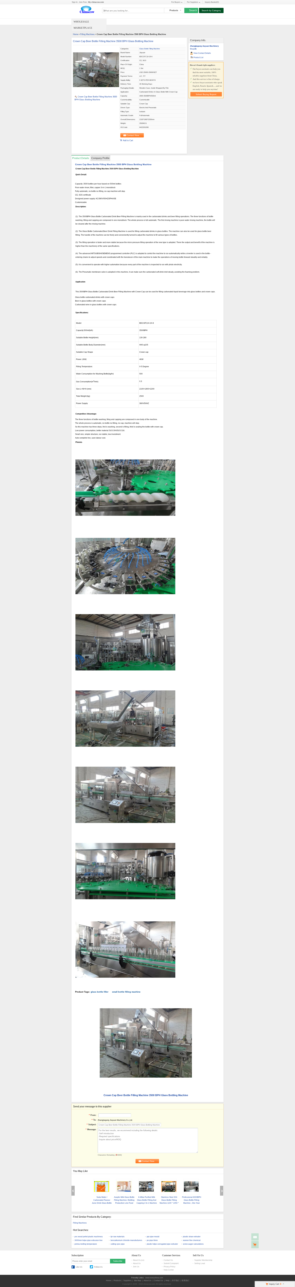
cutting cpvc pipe (118, 1244)
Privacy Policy (169, 1267)
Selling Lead (199, 1263)
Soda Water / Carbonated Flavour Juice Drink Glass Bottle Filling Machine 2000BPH (102, 1203)
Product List (198, 57)
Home (75, 34)
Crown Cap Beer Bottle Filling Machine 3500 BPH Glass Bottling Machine (113, 41)
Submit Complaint (171, 1263)
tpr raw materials (117, 1237)
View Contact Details (202, 53)
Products (117, 1280)
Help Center (169, 1270)
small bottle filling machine (126, 992)
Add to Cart (128, 140)
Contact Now (133, 135)
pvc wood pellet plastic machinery (89, 1237)
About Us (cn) (138, 1260)
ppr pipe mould (153, 1237)
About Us (137, 1263)
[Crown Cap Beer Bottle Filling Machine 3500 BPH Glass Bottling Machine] (96, 92)
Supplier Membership (203, 1260)
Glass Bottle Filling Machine (149, 49)
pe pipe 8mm (152, 1240)
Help (167, 1280)
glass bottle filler (99, 992)
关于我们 (175, 1280)
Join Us (136, 1267)
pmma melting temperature (86, 1244)
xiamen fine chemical (192, 1240)
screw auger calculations (193, 1244)
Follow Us (98, 1267)
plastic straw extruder (192, 1237)
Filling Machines (87, 34)
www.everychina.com (154, 1278)
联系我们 (185, 1280)
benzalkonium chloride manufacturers (126, 1240)
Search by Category (211, 10)
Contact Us (168, 1260)
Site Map (137, 1280)
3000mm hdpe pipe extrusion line (88, 1240)
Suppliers (127, 1280)
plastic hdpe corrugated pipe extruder (162, 1244)
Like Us (79, 1267)
